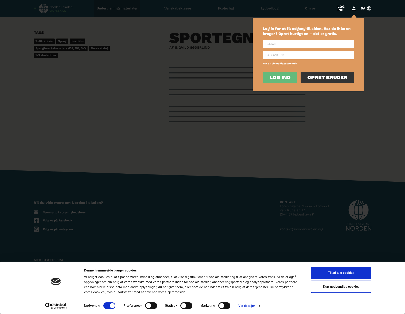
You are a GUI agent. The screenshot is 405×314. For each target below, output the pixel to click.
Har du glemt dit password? (280, 63)
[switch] (151, 305)
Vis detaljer (246, 305)
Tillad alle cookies (341, 272)
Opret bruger (327, 77)
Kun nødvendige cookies (341, 286)
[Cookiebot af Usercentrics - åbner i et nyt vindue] (56, 306)
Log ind (280, 77)
